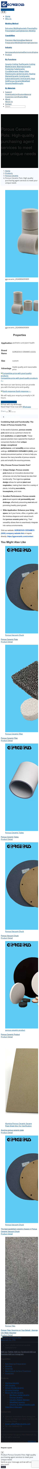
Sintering (25, 42)
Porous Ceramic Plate (9, 639)
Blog (26, 97)
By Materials (10, 88)
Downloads (9, 94)
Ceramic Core (17, 76)
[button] (19, 378)
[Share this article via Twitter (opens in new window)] (9, 411)
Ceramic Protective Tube (18, 67)
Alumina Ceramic (12, 1383)
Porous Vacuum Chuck (10, 935)
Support (8, 92)
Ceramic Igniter (15, 74)
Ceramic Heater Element (19, 1400)
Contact (8, 104)
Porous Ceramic (15, 81)
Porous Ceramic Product (10, 1034)
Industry (8, 47)
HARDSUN (32, 1441)
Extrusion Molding (12, 28)
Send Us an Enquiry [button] (9, 402)
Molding (18, 42)
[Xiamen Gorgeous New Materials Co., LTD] (14, 1340)
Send (3, 1467)
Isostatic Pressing (27, 28)
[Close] (2, 1452)
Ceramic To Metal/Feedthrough (22, 1404)
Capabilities (10, 35)
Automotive (18, 52)
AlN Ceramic (10, 1385)
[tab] (21, 416)
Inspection (33, 42)
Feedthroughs (17, 83)
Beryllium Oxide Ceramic (19, 1395)
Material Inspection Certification (18, 95)
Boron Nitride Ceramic (14, 1392)
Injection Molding (28, 31)
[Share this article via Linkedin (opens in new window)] (12, 411)
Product (8, 54)
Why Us (8, 18)
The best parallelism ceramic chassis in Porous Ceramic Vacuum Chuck (19, 1230)
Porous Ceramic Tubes (10, 837)
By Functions (10, 59)
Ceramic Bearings (17, 66)
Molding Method (11, 23)
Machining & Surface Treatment (18, 1371)
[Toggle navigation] (3, 12)
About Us (9, 101)
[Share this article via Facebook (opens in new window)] (7, 411)
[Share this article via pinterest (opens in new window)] (15, 411)
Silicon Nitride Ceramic (14, 1388)
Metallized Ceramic (17, 1402)
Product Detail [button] (7, 642)
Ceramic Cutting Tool (13, 64)
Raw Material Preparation (15, 1364)
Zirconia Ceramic (12, 1390)
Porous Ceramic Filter (9, 738)
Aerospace (9, 52)
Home (7, 16)
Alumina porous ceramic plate (12, 1130)
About (7, 99)
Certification (19, 94)
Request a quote (7, 9)
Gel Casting (16, 31)
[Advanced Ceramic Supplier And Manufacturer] (12, 7)
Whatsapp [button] (27, 407)
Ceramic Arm (18, 78)
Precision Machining (13, 40)
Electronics (27, 52)
